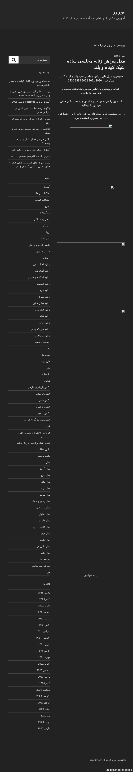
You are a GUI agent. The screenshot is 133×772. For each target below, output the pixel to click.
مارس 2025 (44, 592)
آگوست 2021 (43, 638)
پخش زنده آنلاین (42, 219)
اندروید (46, 206)
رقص (47, 348)
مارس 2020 (44, 728)
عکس (47, 381)
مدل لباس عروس (41, 546)
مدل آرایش (44, 468)
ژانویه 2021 (44, 663)
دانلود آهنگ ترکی (41, 264)
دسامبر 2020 (43, 670)
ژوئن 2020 (44, 709)
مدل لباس (45, 539)
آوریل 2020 (44, 722)
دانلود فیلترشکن (42, 309)
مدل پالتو (45, 481)
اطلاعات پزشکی (42, 193)
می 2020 (45, 715)
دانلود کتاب (44, 322)
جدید (119, 12)
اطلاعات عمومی (42, 199)
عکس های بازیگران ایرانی (37, 419)
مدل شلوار (44, 514)
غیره (48, 426)
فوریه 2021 (44, 657)
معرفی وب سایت (41, 565)
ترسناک (46, 225)
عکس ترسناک (43, 393)
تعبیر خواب (44, 238)
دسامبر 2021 (43, 612)
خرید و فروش (43, 251)
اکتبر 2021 (44, 625)
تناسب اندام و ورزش (39, 245)
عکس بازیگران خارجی (38, 387)
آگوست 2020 (43, 696)
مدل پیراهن (44, 494)
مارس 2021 (44, 651)
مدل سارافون (43, 507)
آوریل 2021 (44, 644)
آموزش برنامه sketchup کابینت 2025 (31, 101)
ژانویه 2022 (44, 605)
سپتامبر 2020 (43, 689)
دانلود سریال (43, 296)
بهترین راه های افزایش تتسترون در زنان (30, 156)
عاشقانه (46, 374)
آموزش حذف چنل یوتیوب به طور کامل (30, 149)
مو (49, 572)
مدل (48, 462)
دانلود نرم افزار (42, 335)
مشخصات (45, 559)
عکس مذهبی (43, 413)
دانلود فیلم (45, 316)
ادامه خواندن (91, 575)
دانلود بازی (44, 290)
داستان (46, 258)
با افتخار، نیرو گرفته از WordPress (108, 760)
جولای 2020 (44, 702)
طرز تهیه (45, 361)
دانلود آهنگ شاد (42, 270)
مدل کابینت (44, 520)
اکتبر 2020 (44, 683)
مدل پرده (45, 488)
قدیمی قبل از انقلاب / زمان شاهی (33, 443)
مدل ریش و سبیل (41, 501)
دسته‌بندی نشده (42, 342)
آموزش (46, 186)
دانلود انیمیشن (43, 283)
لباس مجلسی (43, 455)
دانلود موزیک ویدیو (41, 329)
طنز (48, 368)
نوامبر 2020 (44, 676)
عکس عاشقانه (43, 406)
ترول (47, 232)
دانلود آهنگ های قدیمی (38, 277)
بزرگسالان (45, 212)
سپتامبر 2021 (43, 631)
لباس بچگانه (44, 449)
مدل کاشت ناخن (41, 527)
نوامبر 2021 (44, 618)
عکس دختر (44, 400)
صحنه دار (45, 355)
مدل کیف (45, 533)
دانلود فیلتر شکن (41, 303)
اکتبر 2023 (44, 599)
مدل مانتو (45, 552)
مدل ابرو (45, 475)
